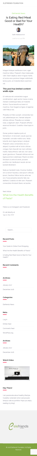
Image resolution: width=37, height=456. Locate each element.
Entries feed (7, 324)
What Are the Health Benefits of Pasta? (18, 197)
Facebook (26, 207)
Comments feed (8, 328)
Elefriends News (18, 13)
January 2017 (7, 285)
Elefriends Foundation (13, 3)
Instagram (15, 207)
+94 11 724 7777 (8, 215)
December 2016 (8, 289)
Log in (5, 319)
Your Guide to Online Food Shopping (15, 246)
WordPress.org (8, 333)
